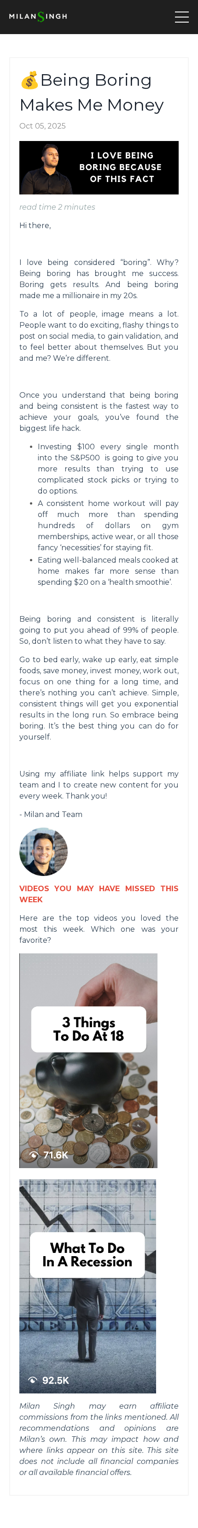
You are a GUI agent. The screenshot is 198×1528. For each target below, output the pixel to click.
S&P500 (85, 457)
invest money (115, 670)
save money (65, 670)
